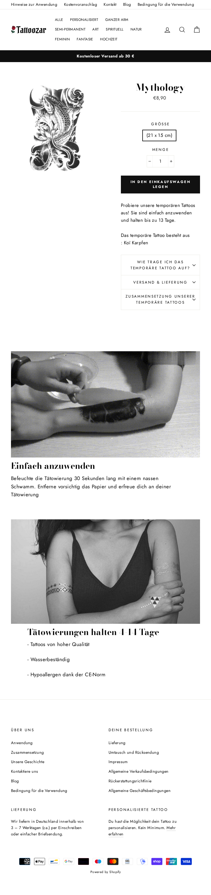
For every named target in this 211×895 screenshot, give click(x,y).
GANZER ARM (117, 19)
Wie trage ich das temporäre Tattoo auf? (160, 265)
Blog (127, 4)
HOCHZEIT (108, 39)
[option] (105, 56)
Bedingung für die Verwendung (166, 4)
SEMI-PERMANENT (70, 29)
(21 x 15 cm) (159, 135)
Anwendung (22, 743)
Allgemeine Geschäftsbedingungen (140, 790)
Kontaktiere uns (24, 771)
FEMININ (62, 39)
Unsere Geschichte (27, 761)
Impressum (118, 761)
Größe (160, 124)
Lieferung (117, 743)
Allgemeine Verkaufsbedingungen (139, 771)
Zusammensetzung (27, 752)
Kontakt (110, 4)
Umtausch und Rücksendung (134, 752)
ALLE (59, 19)
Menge (160, 149)
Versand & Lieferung (160, 282)
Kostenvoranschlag (80, 4)
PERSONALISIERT (84, 19)
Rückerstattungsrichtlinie (130, 781)
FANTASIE (85, 39)
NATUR (136, 29)
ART (95, 29)
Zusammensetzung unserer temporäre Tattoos (160, 299)
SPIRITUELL (114, 29)
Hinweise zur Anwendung (34, 4)
